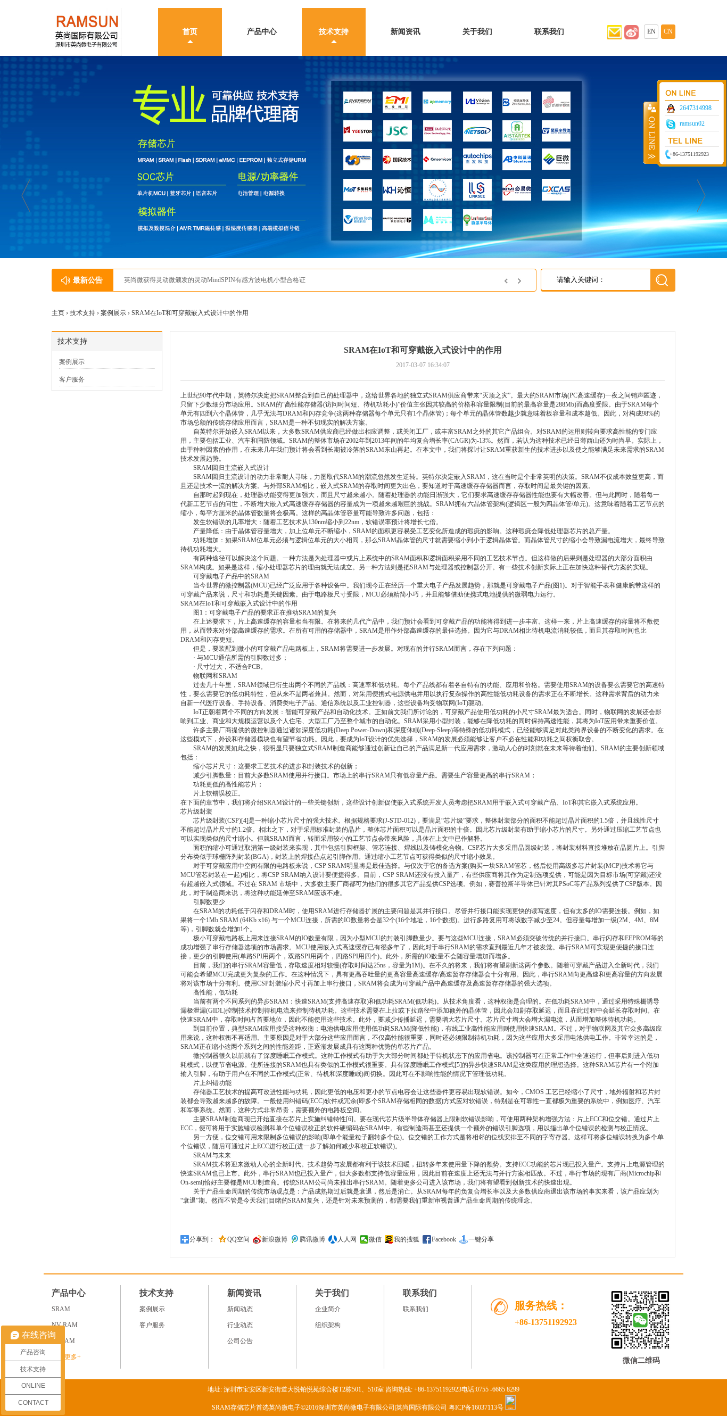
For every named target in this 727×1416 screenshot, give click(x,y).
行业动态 (240, 1325)
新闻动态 (240, 1309)
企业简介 (328, 1309)
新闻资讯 (405, 32)
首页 (190, 32)
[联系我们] (631, 37)
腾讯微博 (312, 1239)
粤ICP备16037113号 (476, 1407)
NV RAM (65, 1325)
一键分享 (481, 1239)
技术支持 (334, 32)
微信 (375, 1239)
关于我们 (477, 32)
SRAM (253, 1028)
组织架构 (328, 1325)
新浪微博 (274, 1239)
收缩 (650, 132)
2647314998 (696, 108)
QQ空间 (238, 1239)
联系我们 (549, 32)
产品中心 (262, 32)
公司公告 (240, 1341)
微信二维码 (641, 1360)
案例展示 (113, 313)
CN (668, 31)
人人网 (347, 1239)
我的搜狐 (406, 1239)
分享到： (202, 1239)
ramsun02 (692, 123)
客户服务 (72, 379)
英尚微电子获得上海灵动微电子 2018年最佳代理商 (195, 280)
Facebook (444, 1239)
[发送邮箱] (614, 37)
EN (651, 31)
